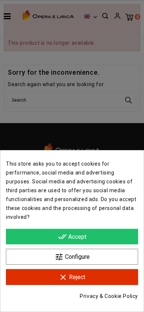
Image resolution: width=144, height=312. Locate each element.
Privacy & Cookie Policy (109, 296)
